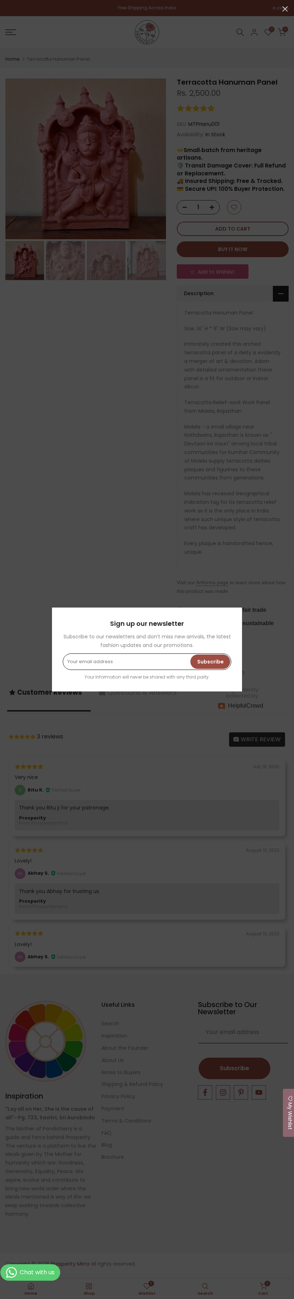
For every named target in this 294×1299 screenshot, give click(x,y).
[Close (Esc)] (285, 9)
